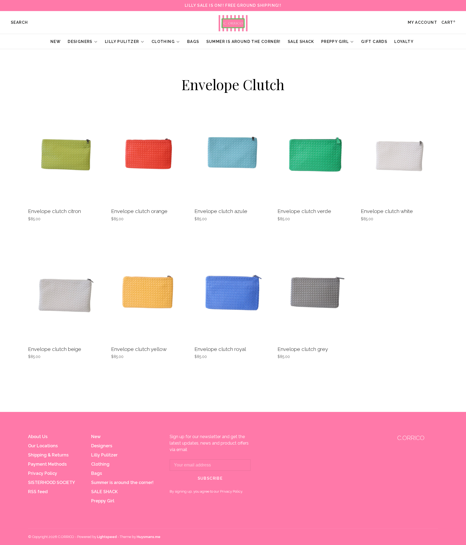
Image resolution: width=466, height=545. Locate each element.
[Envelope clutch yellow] (148, 291)
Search (19, 22)
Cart (448, 22)
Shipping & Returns (48, 455)
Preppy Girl (335, 41)
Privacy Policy (42, 473)
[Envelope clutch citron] (65, 153)
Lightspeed (107, 537)
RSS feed (38, 491)
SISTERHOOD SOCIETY (51, 482)
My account (422, 22)
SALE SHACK (301, 41)
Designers (80, 41)
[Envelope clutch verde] (314, 153)
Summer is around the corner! (243, 41)
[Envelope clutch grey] (314, 291)
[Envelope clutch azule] (231, 153)
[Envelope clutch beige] (65, 291)
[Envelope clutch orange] (148, 153)
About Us (37, 436)
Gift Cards (374, 41)
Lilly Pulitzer (122, 41)
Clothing (163, 41)
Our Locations (43, 445)
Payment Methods (47, 464)
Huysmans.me (148, 537)
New (55, 41)
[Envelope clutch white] (398, 153)
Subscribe (210, 478)
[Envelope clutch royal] (231, 291)
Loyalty (403, 41)
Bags (193, 41)
